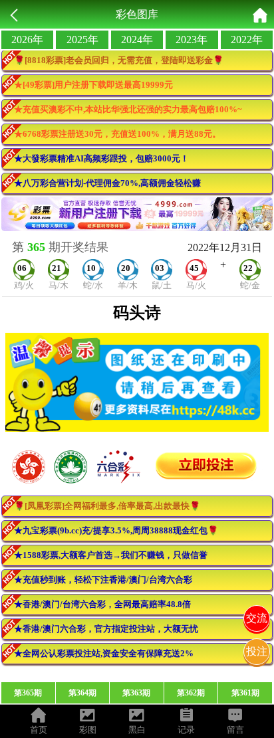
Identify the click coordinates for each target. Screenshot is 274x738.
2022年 (247, 39)
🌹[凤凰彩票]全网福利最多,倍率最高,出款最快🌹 (107, 506)
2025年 (82, 39)
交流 (256, 618)
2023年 (191, 39)
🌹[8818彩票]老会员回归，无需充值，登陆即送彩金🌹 (118, 60)
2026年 (27, 39)
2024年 (137, 39)
